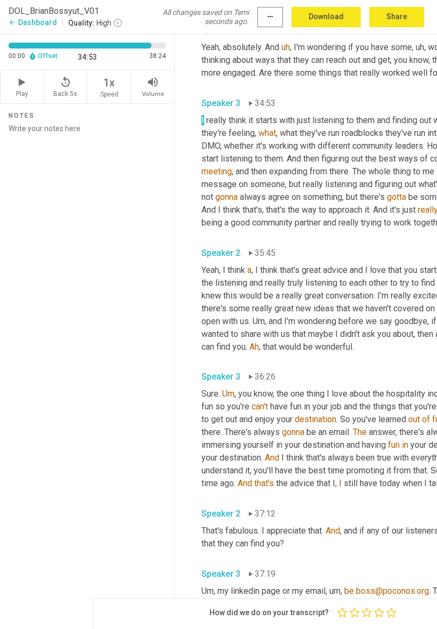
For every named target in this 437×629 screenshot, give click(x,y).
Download (326, 16)
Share (396, 16)
